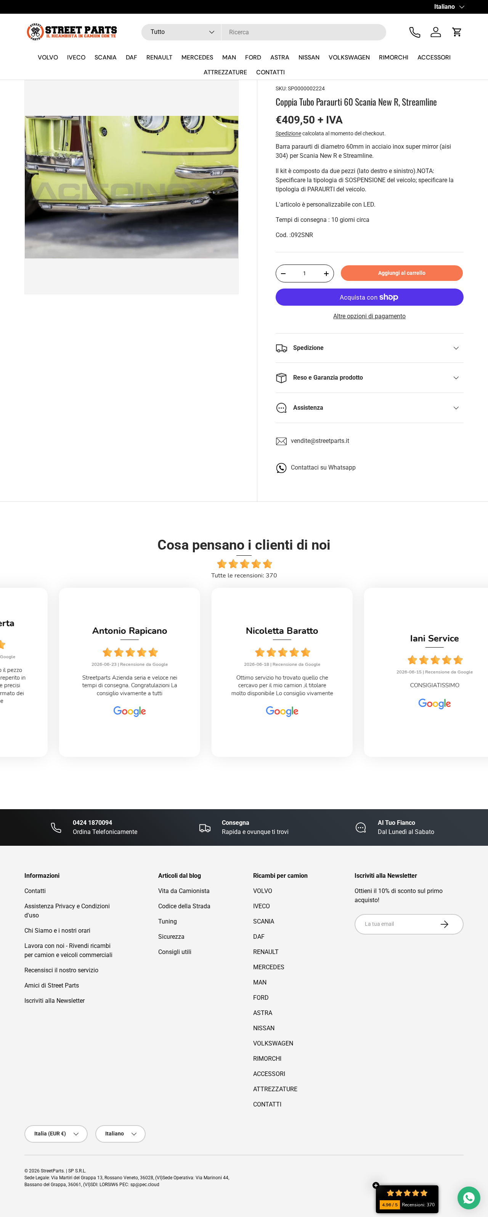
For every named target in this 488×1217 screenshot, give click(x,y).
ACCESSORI (434, 57)
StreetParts (52, 1171)
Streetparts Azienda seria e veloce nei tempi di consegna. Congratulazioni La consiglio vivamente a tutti (91, 685)
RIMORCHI (393, 57)
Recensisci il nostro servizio (61, 970)
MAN (229, 57)
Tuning (167, 921)
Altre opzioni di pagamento (369, 316)
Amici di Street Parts (51, 985)
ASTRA (279, 57)
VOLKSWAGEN (349, 57)
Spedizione (288, 133)
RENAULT (159, 57)
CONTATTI (270, 72)
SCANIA (106, 57)
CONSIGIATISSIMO (396, 685)
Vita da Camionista (184, 891)
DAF (131, 57)
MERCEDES (197, 57)
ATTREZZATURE (225, 72)
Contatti (35, 891)
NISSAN (309, 57)
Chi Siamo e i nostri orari (57, 930)
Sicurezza (171, 936)
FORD (253, 57)
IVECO (76, 57)
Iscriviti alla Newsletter (54, 1000)
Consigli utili (174, 952)
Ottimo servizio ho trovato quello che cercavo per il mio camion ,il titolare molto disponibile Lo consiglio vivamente (244, 685)
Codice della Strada (184, 906)
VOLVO (48, 57)
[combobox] (264, 32)
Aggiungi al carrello (401, 273)
